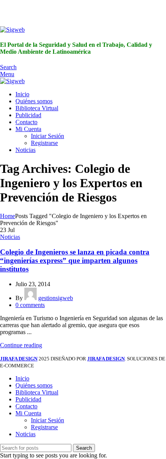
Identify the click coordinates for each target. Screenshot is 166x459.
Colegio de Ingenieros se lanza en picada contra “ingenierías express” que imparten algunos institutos (74, 260)
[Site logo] (12, 29)
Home (7, 216)
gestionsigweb (55, 298)
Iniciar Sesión (47, 136)
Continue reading (21, 345)
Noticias (10, 237)
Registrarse (44, 143)
